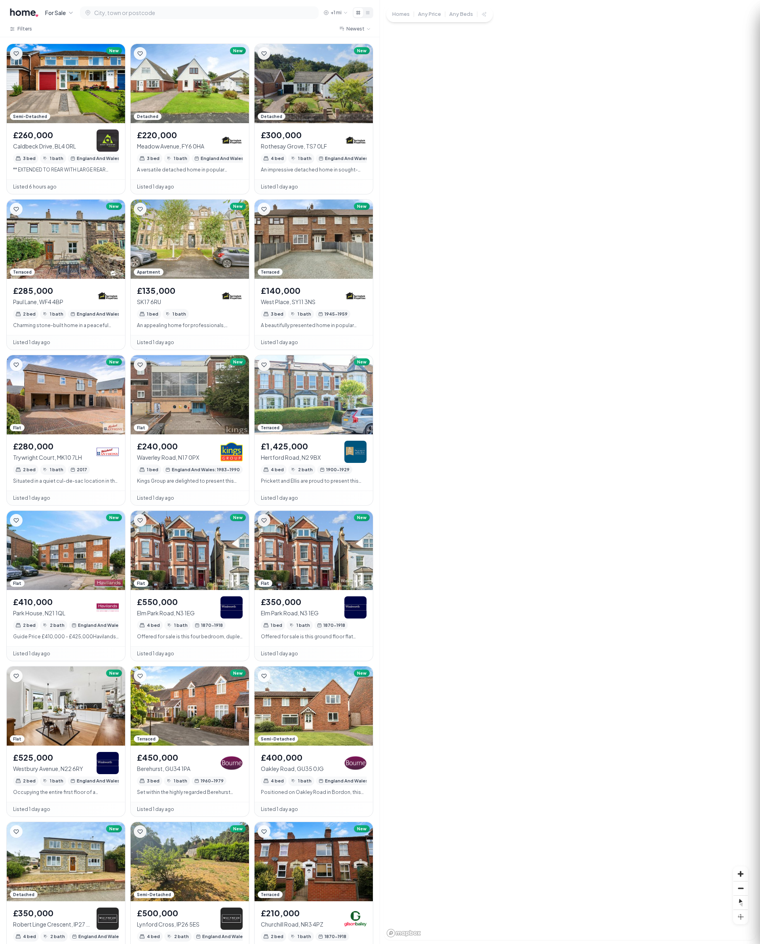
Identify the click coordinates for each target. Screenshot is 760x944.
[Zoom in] (740, 874)
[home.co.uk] (24, 13)
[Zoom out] (740, 888)
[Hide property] (32, 53)
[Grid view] (358, 12)
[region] (570, 472)
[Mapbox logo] (403, 933)
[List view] (367, 12)
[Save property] (16, 53)
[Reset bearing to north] (740, 902)
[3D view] (740, 917)
